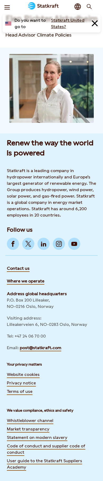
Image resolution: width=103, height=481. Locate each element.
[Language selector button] (77, 6)
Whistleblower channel (30, 420)
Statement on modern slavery (37, 437)
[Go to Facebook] (13, 244)
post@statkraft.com (40, 347)
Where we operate (25, 281)
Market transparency (28, 428)
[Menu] (7, 6)
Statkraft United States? (68, 23)
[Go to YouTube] (74, 244)
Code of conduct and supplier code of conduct (46, 449)
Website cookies (23, 374)
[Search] (89, 6)
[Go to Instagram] (59, 244)
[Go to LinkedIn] (44, 244)
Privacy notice (21, 382)
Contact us (18, 268)
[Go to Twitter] (28, 244)
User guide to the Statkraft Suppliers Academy (44, 464)
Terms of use (19, 391)
